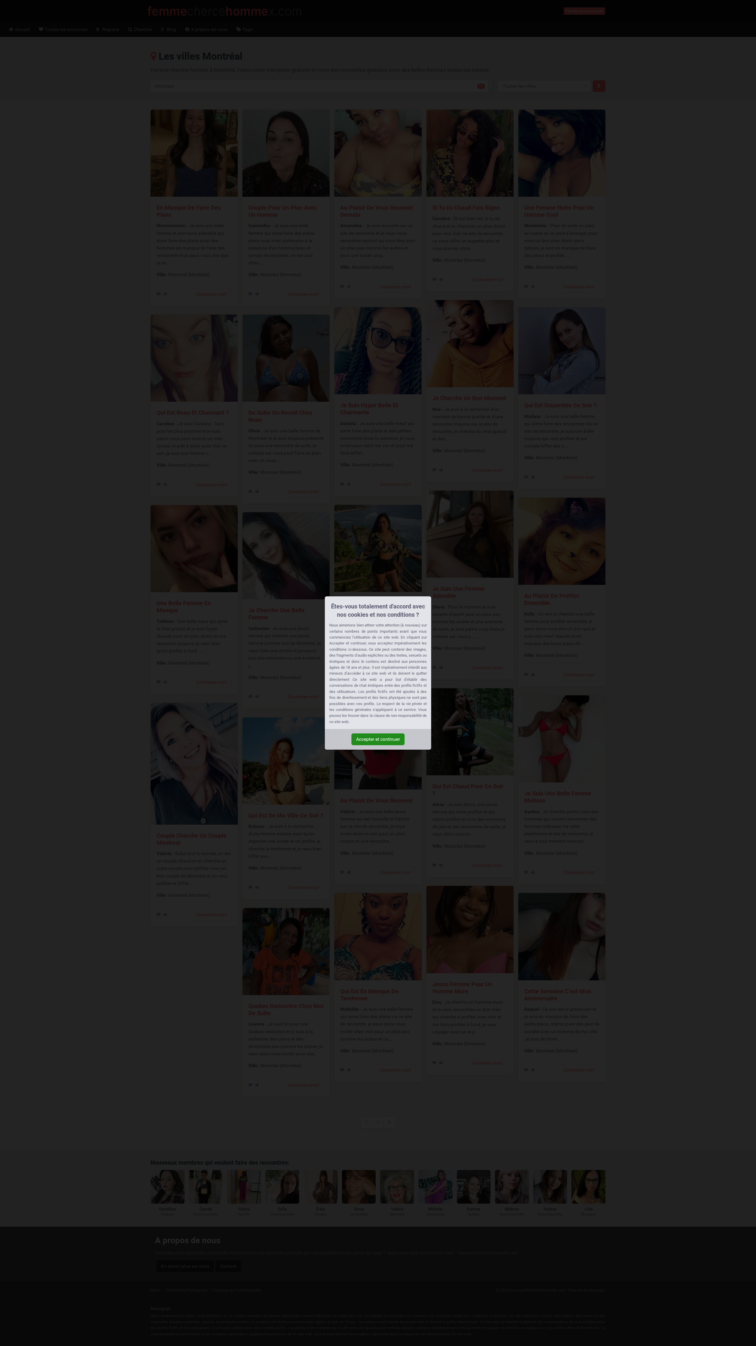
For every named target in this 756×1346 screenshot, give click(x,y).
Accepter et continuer (378, 739)
